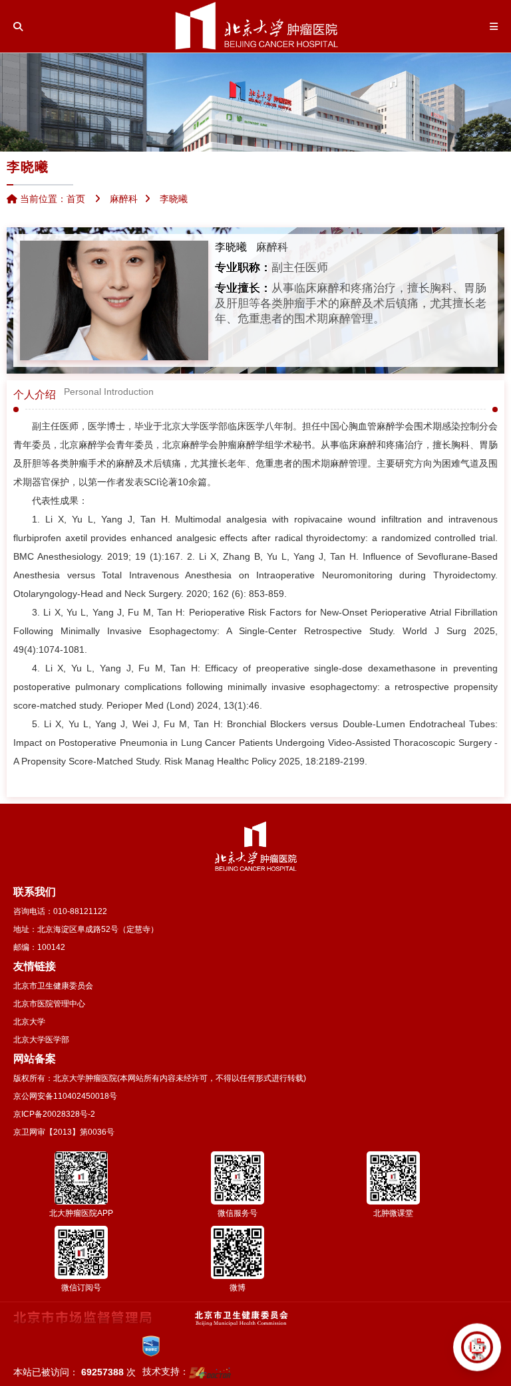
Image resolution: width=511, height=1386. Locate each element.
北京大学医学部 (41, 1039)
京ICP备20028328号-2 (54, 1114)
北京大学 (29, 1021)
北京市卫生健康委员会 (53, 985)
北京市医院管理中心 (49, 1003)
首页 (76, 198)
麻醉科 (272, 247)
